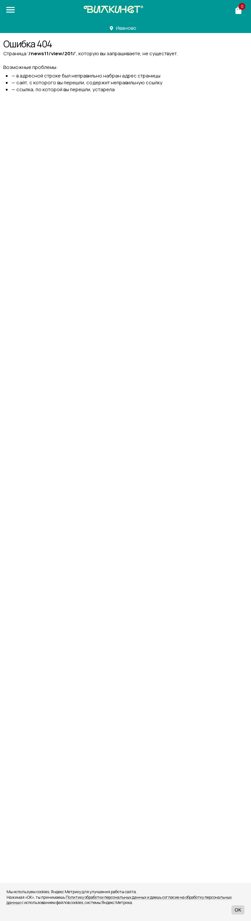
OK (238, 910)
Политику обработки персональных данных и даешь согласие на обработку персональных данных (119, 900)
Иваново (126, 28)
